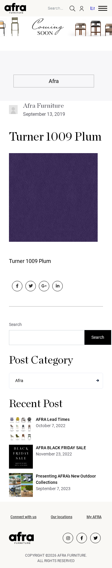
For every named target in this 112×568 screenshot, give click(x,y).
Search (15, 324)
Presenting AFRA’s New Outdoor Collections (66, 479)
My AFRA (94, 517)
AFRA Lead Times (53, 419)
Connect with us (23, 517)
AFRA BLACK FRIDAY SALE (61, 447)
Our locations (61, 517)
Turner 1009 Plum (55, 137)
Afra (54, 81)
